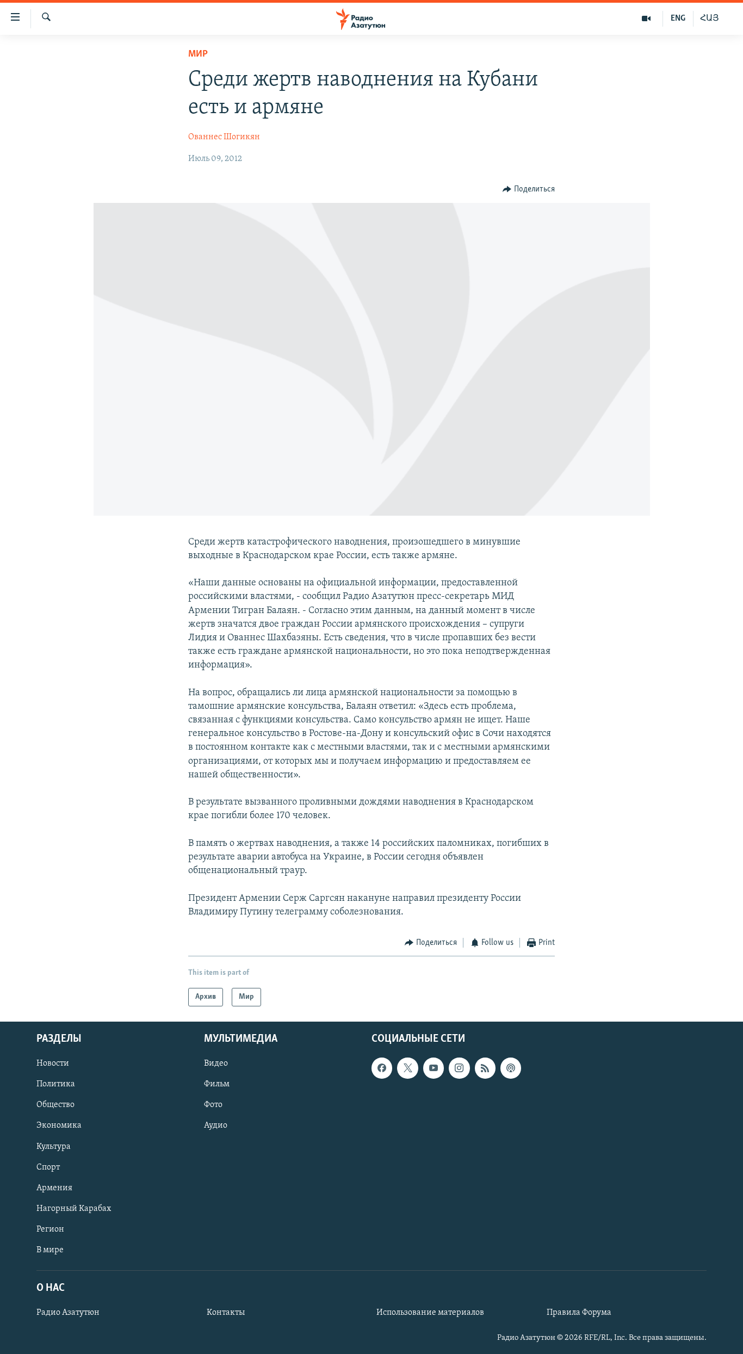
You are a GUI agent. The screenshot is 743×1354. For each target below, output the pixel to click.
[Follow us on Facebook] (381, 1068)
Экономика (59, 1126)
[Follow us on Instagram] (459, 1068)
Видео (216, 1064)
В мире (50, 1250)
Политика (55, 1084)
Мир (198, 54)
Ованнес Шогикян (224, 137)
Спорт (48, 1167)
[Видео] (646, 18)
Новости (52, 1064)
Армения (54, 1188)
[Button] (529, 189)
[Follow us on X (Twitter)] (407, 1068)
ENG (678, 18)
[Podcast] (510, 1068)
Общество (55, 1105)
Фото (213, 1105)
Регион (50, 1229)
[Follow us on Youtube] (433, 1068)
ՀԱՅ (709, 18)
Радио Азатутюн (68, 1313)
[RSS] (485, 1068)
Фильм (217, 1084)
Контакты (226, 1313)
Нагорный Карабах (73, 1208)
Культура (53, 1146)
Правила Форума (579, 1313)
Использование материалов (430, 1313)
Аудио (215, 1126)
